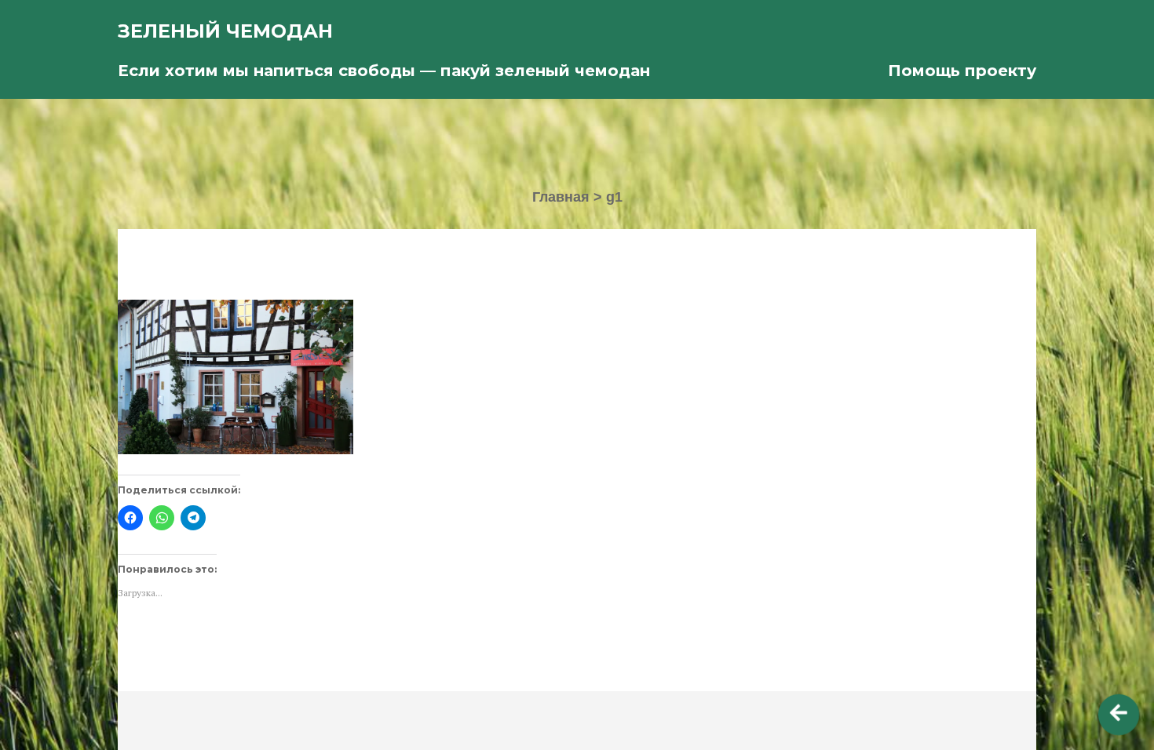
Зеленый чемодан (225, 31)
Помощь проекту (962, 70)
